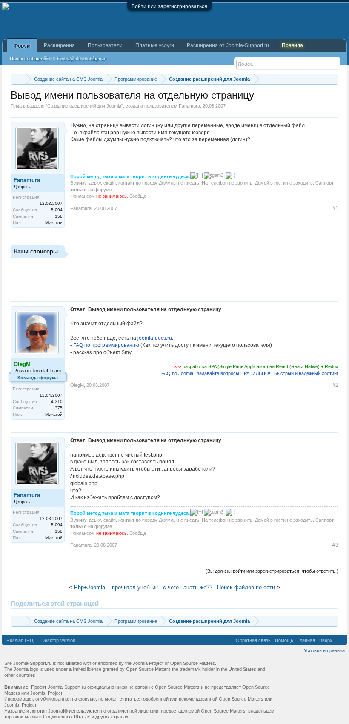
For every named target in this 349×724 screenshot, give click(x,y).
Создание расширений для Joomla (84, 105)
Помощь (284, 640)
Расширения (59, 45)
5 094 (57, 209)
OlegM (77, 385)
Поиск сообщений (29, 58)
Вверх (325, 640)
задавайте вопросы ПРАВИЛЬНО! (233, 373)
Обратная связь (253, 640)
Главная (306, 640)
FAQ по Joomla (177, 373)
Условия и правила (324, 650)
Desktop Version (58, 640)
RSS (340, 640)
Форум (22, 46)
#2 (335, 385)
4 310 (57, 401)
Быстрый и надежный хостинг (306, 373)
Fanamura (189, 105)
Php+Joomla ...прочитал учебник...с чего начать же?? (143, 587)
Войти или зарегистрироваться (169, 6)
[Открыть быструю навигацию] (333, 79)
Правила (292, 45)
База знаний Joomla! (69, 58)
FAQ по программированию (106, 345)
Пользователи (105, 45)
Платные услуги (154, 45)
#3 (335, 545)
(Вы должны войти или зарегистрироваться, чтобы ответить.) (272, 571)
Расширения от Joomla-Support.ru (228, 45)
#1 (335, 208)
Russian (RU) (20, 640)
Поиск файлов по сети (246, 587)
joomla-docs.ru (154, 338)
